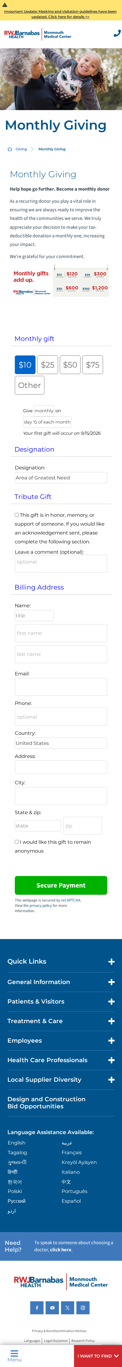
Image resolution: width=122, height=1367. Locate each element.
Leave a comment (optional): (49, 552)
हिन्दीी (12, 1172)
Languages (32, 1340)
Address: (25, 756)
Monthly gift (34, 339)
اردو (12, 1211)
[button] (98, 1356)
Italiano (71, 1172)
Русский (16, 1201)
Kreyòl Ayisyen (79, 1162)
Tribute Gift (33, 497)
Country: (25, 733)
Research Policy (83, 1340)
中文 (66, 1182)
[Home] (38, 34)
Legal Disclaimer (56, 1340)
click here (60, 1249)
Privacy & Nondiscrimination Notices (59, 1331)
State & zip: (28, 812)
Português (74, 1191)
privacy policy (41, 905)
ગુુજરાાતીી (17, 1162)
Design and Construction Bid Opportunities (46, 1102)
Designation (34, 449)
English (16, 1143)
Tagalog (17, 1152)
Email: (22, 674)
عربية (67, 1143)
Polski (15, 1191)
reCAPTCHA (70, 900)
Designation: (30, 468)
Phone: (23, 703)
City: (20, 782)
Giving (21, 149)
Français (72, 1152)
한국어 (15, 1182)
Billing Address (39, 587)
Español (71, 1201)
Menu (14, 1359)
